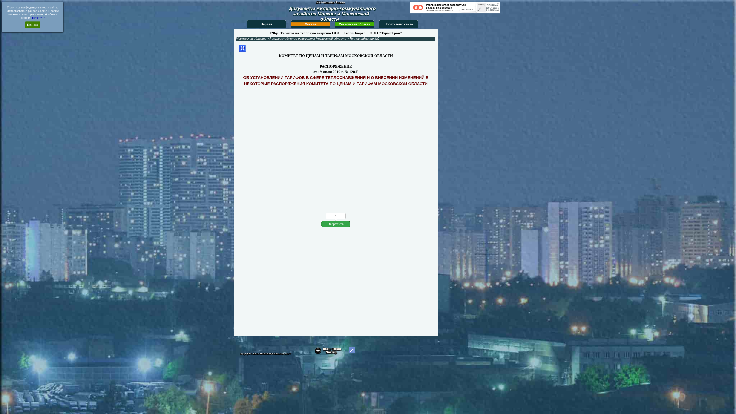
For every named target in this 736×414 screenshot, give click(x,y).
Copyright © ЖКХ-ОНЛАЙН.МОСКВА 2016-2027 (265, 353)
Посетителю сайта (398, 24)
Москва (310, 24)
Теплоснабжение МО (364, 38)
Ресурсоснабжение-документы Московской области (307, 38)
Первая (266, 24)
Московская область (354, 24)
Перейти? (38, 17)
